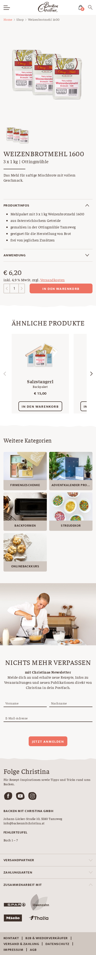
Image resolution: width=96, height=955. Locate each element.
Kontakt (11, 938)
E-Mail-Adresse (16, 718)
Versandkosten (52, 279)
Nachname (59, 703)
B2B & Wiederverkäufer (46, 938)
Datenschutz (57, 944)
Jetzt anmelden (48, 742)
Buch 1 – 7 (10, 840)
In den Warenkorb (61, 289)
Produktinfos (16, 205)
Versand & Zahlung (21, 944)
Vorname (11, 703)
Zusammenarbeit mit (22, 885)
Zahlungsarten (17, 872)
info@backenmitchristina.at (24, 823)
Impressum (13, 950)
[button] (91, 373)
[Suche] (90, 8)
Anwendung (14, 255)
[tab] (48, 205)
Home (7, 19)
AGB (33, 950)
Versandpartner (18, 860)
